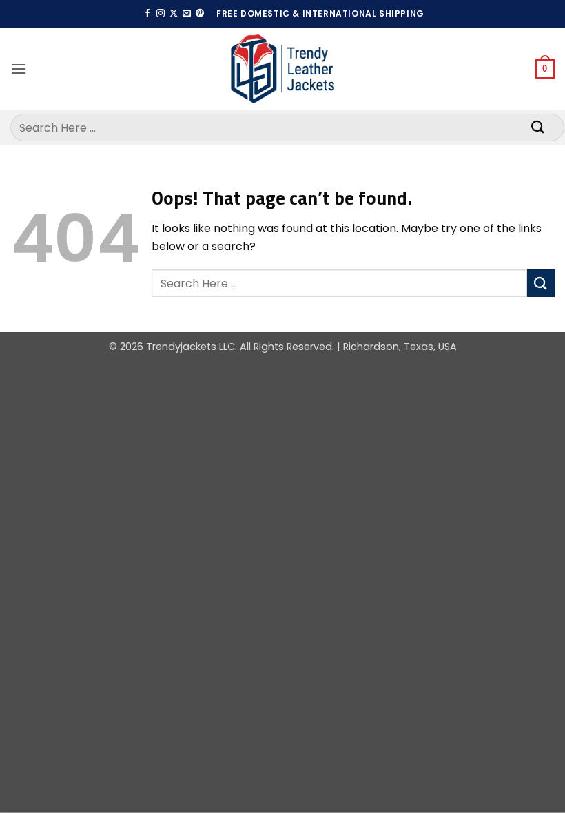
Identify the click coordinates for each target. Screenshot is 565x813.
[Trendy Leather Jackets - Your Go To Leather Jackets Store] (282, 69)
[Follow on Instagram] (160, 14)
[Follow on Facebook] (147, 14)
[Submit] (538, 127)
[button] (18, 68)
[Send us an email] (187, 14)
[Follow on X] (174, 14)
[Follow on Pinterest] (200, 14)
